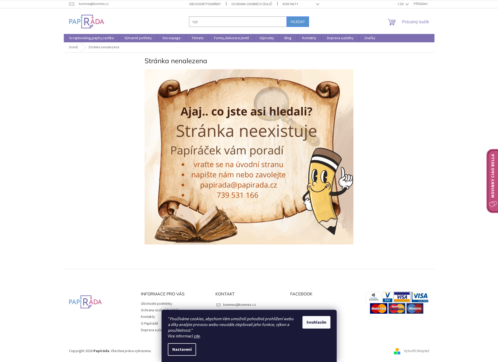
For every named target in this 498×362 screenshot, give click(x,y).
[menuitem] (91, 38)
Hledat (298, 21)
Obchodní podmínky (205, 4)
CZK (401, 4)
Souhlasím (316, 322)
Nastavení (182, 349)
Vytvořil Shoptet (416, 351)
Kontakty (290, 4)
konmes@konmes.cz (239, 304)
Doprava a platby (154, 330)
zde (197, 336)
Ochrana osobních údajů (251, 4)
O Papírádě (149, 323)
